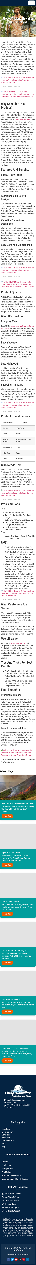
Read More (7, 816)
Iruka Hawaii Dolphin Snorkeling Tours (15, 950)
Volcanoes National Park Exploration (15, 1179)
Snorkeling (5, 1162)
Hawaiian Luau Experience (11, 1175)
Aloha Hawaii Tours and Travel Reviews (15, 1048)
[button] (31, 3)
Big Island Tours (7, 1132)
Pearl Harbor (6, 1165)
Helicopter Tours (7, 1169)
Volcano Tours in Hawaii (10, 902)
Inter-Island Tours (8, 1141)
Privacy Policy (24, 1254)
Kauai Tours (6, 1138)
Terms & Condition (13, 1254)
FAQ (3, 1144)
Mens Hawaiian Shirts (22, 120)
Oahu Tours (6, 1135)
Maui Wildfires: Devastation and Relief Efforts (18, 804)
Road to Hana (7, 1172)
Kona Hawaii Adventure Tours (12, 999)
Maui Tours (6, 1129)
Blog (3, 1147)
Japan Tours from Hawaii (11, 853)
